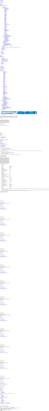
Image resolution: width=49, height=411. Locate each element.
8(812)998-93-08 (2, 67)
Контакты (2, 396)
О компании (2, 49)
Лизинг (2, 52)
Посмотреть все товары (7, 35)
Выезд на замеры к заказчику (5, 60)
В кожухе (3, 143)
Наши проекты (3, 58)
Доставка (2, 51)
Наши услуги (2, 50)
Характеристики (3, 164)
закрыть (1, 410)
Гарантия (2, 400)
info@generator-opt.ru (3, 68)
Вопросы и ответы (3, 53)
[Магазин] (1, 402)
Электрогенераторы (3, 115)
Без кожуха (1, 143)
